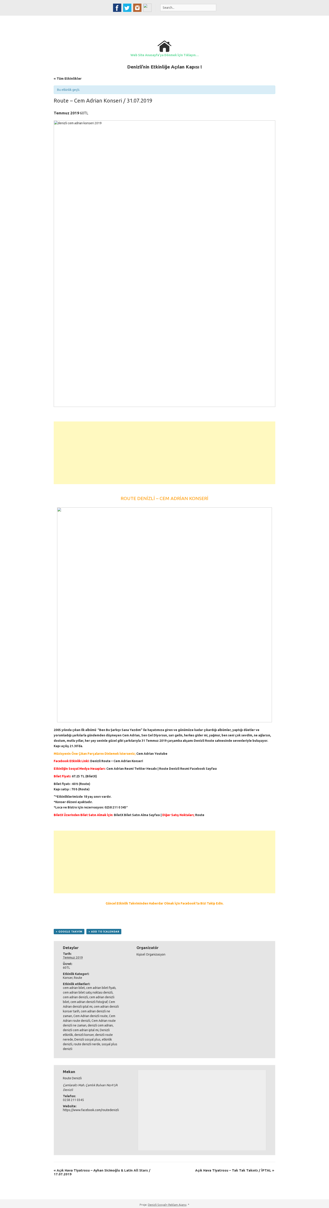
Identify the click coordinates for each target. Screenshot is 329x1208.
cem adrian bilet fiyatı (100, 988)
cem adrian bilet (74, 988)
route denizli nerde (87, 1044)
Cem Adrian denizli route (90, 1016)
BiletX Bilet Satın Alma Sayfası (137, 815)
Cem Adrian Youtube (151, 753)
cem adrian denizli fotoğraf (88, 1002)
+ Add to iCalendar (103, 931)
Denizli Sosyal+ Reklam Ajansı (167, 1204)
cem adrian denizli (75, 997)
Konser (68, 977)
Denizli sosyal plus (87, 1039)
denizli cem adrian (100, 1025)
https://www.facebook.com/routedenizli (91, 1110)
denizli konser (84, 1035)
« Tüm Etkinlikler (67, 78)
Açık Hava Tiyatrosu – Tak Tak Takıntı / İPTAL (234, 1170)
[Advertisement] (164, 452)
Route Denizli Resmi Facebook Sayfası (188, 768)
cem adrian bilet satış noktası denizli (88, 992)
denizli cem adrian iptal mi (80, 1030)
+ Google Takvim (69, 931)
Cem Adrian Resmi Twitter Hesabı (131, 768)
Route (78, 977)
